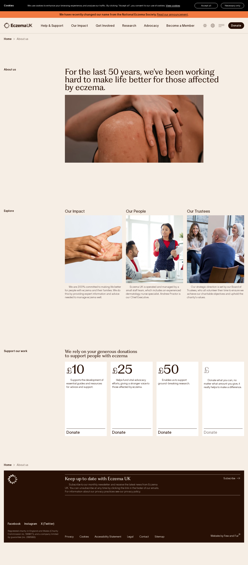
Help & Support (52, 25)
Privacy (69, 536)
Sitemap (159, 536)
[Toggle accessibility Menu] (213, 25)
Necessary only (232, 5)
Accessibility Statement (108, 536)
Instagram (30, 523)
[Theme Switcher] (205, 25)
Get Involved (105, 25)
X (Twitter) (47, 523)
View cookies (173, 5)
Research (129, 25)
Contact (144, 536)
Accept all (206, 5)
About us (22, 38)
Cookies (84, 536)
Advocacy (151, 25)
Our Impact (79, 25)
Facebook (14, 523)
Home (8, 38)
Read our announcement (172, 14)
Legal (130, 536)
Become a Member (180, 25)
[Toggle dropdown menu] (221, 25)
